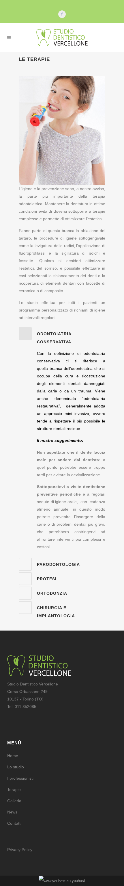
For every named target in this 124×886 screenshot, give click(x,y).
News (12, 812)
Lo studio (15, 767)
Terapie (14, 789)
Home (12, 755)
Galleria (14, 800)
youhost (78, 880)
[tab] (62, 336)
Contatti (14, 823)
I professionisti (20, 778)
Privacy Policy (19, 849)
